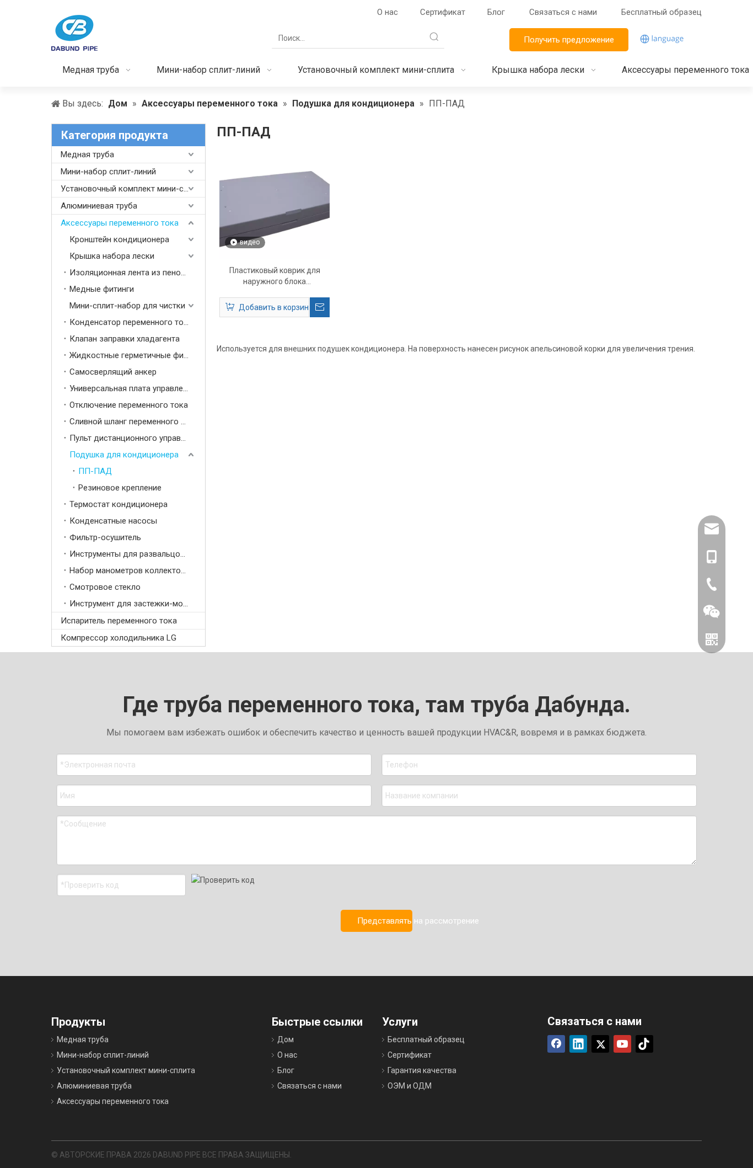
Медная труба (87, 154)
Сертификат (442, 12)
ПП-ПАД (95, 471)
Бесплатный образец (661, 12)
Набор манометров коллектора (129, 570)
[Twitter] (600, 1044)
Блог (496, 12)
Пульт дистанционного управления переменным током (137, 438)
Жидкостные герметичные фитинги (136, 355)
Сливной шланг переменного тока (133, 421)
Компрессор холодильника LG (118, 638)
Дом (285, 1039)
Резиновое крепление (120, 488)
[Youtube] (622, 1044)
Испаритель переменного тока (119, 621)
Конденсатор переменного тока (130, 322)
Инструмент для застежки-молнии (135, 604)
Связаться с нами (564, 12)
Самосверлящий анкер (113, 372)
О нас (387, 12)
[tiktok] (644, 1044)
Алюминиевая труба (99, 206)
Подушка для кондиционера (124, 455)
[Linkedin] (578, 1044)
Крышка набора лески (111, 256)
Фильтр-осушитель (105, 537)
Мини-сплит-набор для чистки (127, 306)
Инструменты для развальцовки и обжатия (137, 554)
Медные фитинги (101, 289)
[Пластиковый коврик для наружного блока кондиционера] (274, 203)
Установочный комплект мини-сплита (133, 189)
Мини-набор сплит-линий (108, 172)
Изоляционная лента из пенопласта (137, 273)
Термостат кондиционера (118, 504)
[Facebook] (556, 1044)
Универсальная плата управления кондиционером (137, 388)
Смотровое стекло (105, 587)
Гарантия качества (422, 1070)
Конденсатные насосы (113, 521)
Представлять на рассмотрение (384, 921)
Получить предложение (569, 40)
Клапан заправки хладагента (124, 339)
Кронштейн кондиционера (119, 239)
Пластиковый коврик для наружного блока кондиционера (274, 276)
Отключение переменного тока (128, 405)
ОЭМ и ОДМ (410, 1085)
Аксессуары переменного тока (120, 223)
